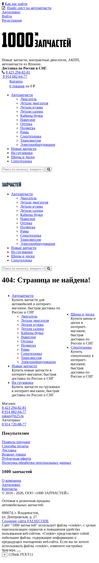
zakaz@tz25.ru (13, 416)
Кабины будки (31, 116)
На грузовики (22, 153)
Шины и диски (23, 157)
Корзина (16, 81)
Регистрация (12, 20)
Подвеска (27, 128)
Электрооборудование (37, 144)
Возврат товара (14, 454)
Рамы (24, 132)
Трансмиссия (30, 140)
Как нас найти (16, 4)
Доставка (9, 450)
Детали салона (31, 111)
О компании (11, 481)
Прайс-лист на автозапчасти (29, 8)
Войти (7, 16)
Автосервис (11, 485)
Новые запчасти (23, 149)
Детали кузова (31, 107)
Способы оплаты (15, 446)
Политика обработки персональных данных (36, 463)
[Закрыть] (19, 551)
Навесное (27, 120)
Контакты (9, 489)
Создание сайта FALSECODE (25, 521)
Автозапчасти (22, 95)
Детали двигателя (34, 103)
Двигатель (28, 99)
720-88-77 (14, 424)
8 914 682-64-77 (15, 76)
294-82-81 (18, 72)
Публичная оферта (16, 458)
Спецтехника (30, 136)
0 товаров (17, 86)
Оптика (26, 124)
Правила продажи (16, 442)
